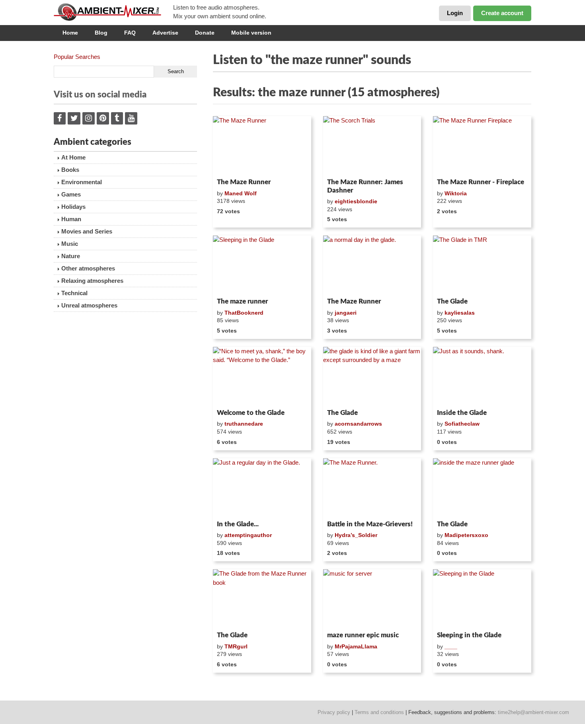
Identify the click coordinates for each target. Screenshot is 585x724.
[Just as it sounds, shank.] (482, 376)
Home (70, 32)
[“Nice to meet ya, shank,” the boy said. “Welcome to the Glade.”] (262, 376)
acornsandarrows (358, 423)
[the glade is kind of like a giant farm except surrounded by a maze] (372, 376)
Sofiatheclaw (462, 423)
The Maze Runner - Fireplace (480, 182)
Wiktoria (456, 193)
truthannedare (243, 423)
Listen (232, 164)
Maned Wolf (240, 193)
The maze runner (242, 301)
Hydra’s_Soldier (356, 535)
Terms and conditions (379, 712)
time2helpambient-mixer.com (533, 712)
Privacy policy (334, 712)
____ (451, 646)
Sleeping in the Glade (469, 635)
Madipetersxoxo (466, 535)
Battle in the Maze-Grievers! (370, 524)
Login (455, 13)
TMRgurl (236, 646)
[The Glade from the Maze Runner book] (262, 598)
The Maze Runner (244, 182)
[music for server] (372, 598)
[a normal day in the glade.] (372, 264)
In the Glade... (238, 524)
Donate (204, 32)
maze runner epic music (363, 635)
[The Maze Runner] (262, 145)
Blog (101, 32)
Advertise (165, 32)
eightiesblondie (356, 201)
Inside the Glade (462, 412)
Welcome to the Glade (251, 412)
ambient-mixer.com (113, 12)
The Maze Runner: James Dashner (365, 186)
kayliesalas (460, 312)
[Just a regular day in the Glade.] (262, 487)
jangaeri (346, 312)
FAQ (130, 32)
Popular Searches (77, 56)
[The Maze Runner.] (372, 487)
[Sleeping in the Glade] (262, 264)
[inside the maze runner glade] (482, 487)
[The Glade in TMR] (482, 264)
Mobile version (251, 32)
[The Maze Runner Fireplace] (482, 145)
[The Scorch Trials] (372, 145)
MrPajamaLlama (356, 646)
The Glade (452, 301)
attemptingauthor (248, 535)
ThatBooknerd (243, 312)
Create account (502, 13)
